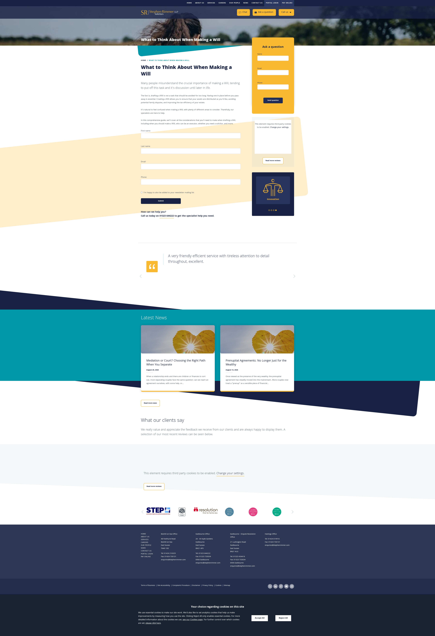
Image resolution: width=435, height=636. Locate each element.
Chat (244, 12)
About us (199, 3)
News (245, 3)
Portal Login (272, 3)
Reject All (283, 618)
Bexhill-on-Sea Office (169, 534)
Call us (284, 12)
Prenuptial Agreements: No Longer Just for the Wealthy (256, 362)
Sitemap (227, 585)
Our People (234, 3)
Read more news (150, 403)
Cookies (218, 585)
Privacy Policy (207, 585)
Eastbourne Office (203, 534)
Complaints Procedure (181, 585)
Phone (143, 177)
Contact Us (257, 3)
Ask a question (265, 12)
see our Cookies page (193, 620)
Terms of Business (148, 585)
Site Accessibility (163, 585)
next (292, 512)
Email (143, 161)
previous (143, 512)
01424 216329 (170, 553)
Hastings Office (271, 534)
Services (211, 3)
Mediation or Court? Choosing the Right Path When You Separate (175, 362)
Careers (222, 3)
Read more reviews (273, 160)
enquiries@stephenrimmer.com (173, 559)
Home (189, 3)
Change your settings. (279, 127)
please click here (153, 623)
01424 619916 (274, 539)
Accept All (260, 618)
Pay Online (287, 3)
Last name (145, 146)
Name (259, 54)
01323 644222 (167, 216)
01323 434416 (239, 556)
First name (145, 131)
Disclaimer (196, 585)
